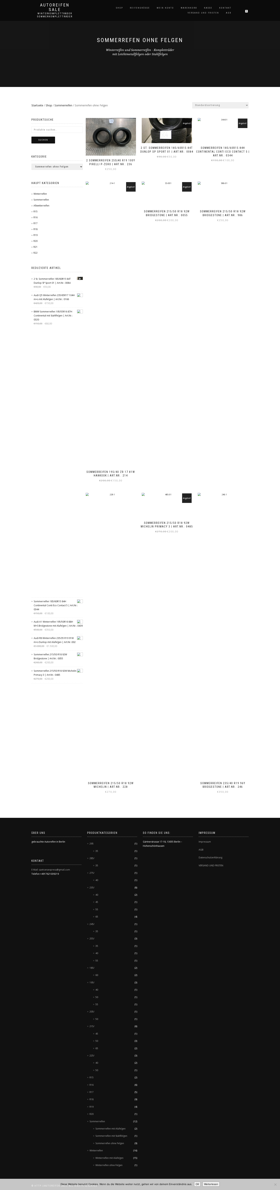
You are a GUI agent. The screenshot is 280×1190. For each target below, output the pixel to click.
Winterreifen (40, 193)
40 (96, 880)
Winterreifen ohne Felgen (108, 1165)
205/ (92, 1011)
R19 (36, 235)
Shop (119, 8)
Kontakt (225, 8)
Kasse (208, 8)
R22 (36, 252)
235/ (92, 887)
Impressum (205, 841)
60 (96, 975)
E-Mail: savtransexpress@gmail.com (50, 869)
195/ (92, 982)
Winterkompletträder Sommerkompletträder (55, 15)
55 (96, 909)
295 (92, 843)
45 (96, 902)
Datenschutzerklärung (210, 857)
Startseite (37, 105)
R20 (36, 241)
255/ (92, 938)
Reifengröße (140, 8)
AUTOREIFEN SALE (55, 7)
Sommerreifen (63, 105)
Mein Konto (165, 8)
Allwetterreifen (41, 205)
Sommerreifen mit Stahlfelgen (111, 1135)
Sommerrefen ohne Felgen (109, 1143)
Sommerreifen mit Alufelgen (110, 1128)
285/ (92, 858)
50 (96, 997)
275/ (92, 873)
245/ (92, 924)
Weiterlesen (211, 1184)
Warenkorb (189, 8)
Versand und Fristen (203, 13)
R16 (36, 217)
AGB (228, 13)
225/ (92, 1055)
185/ (92, 967)
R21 (36, 247)
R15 (36, 211)
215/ (92, 1026)
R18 (36, 229)
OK (197, 1184)
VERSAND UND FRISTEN (211, 865)
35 (96, 851)
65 (96, 916)
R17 (36, 223)
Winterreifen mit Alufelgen (109, 1158)
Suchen (43, 140)
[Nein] (275, 1184)
